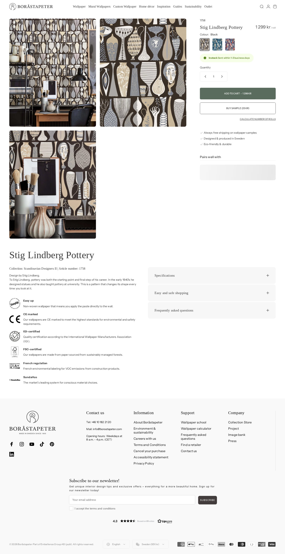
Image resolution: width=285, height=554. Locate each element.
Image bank (236, 435)
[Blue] (217, 45)
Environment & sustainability (145, 430)
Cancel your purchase (149, 451)
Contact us (189, 451)
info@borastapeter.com (107, 429)
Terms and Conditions (150, 445)
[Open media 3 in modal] (52, 185)
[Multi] (230, 45)
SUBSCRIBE (207, 500)
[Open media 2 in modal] (143, 73)
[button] (142, 521)
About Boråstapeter (148, 422)
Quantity (205, 67)
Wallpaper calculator (196, 428)
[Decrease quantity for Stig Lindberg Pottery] (204, 76)
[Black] (205, 45)
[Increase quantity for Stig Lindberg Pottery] (222, 76)
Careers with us (145, 438)
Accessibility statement (151, 457)
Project (233, 428)
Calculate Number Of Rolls (258, 119)
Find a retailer (191, 445)
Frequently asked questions (193, 436)
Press (232, 441)
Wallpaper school (193, 422)
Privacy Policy (144, 463)
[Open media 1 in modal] (52, 73)
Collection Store (240, 422)
